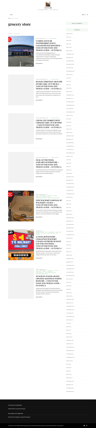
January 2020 (69, 302)
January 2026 (69, 57)
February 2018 (70, 381)
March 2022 (69, 214)
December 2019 (70, 306)
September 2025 (70, 71)
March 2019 (69, 337)
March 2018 (69, 377)
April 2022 (69, 210)
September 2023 (70, 153)
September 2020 (70, 275)
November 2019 (70, 309)
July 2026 (68, 37)
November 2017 (70, 391)
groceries (43, 233)
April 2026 (69, 47)
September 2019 (70, 316)
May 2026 (68, 44)
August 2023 (69, 156)
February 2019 (70, 340)
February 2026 (70, 54)
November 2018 (70, 350)
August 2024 (69, 115)
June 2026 (68, 40)
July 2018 (68, 364)
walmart (38, 234)
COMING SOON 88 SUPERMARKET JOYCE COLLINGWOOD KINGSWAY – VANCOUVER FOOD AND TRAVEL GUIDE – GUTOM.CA (49, 45)
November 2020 (70, 268)
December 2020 (70, 265)
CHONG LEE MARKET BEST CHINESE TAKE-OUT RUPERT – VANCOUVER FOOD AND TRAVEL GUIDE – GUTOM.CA (49, 123)
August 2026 (69, 33)
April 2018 (69, 374)
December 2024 (70, 101)
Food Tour (55, 270)
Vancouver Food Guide (41, 197)
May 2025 (68, 84)
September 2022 (70, 193)
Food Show (49, 270)
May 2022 (68, 207)
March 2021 (69, 255)
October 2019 (69, 313)
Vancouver (38, 196)
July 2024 (68, 118)
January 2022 (69, 221)
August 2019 (69, 319)
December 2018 (70, 347)
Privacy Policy (60, 425)
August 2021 (69, 238)
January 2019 (69, 343)
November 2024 (70, 105)
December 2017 (70, 388)
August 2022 (69, 197)
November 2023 (70, 146)
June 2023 (68, 163)
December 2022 (70, 183)
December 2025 (70, 60)
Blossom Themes (41, 425)
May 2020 (68, 289)
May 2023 (68, 166)
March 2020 (69, 296)
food (37, 195)
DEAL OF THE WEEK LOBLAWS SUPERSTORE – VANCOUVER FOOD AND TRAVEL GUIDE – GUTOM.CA (48, 163)
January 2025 (69, 98)
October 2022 (69, 190)
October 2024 (69, 108)
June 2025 (68, 81)
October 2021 (69, 231)
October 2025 (69, 67)
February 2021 (70, 258)
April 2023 (69, 170)
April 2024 (69, 129)
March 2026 (69, 50)
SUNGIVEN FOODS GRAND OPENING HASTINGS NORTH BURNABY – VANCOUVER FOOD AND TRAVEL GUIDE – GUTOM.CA (48, 281)
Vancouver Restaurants (54, 197)
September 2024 (70, 112)
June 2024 (68, 122)
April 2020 (69, 292)
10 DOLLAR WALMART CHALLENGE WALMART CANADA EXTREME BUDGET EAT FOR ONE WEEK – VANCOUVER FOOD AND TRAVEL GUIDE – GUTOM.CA (48, 242)
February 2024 (70, 135)
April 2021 (69, 251)
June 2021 (68, 245)
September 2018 (70, 357)
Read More (39, 63)
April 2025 (69, 88)
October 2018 (69, 354)
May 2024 (68, 125)
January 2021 (69, 262)
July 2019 (68, 323)
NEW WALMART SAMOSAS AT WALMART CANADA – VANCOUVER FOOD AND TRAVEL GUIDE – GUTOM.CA (49, 203)
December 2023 (70, 142)
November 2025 (70, 64)
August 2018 (69, 360)
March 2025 (69, 91)
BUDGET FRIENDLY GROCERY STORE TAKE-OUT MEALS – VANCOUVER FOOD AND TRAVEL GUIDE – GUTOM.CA (49, 85)
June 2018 (68, 367)
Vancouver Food (46, 196)
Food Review (43, 195)
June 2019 (68, 326)
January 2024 (69, 139)
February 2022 (70, 217)
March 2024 (69, 132)
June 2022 (68, 204)
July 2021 (68, 241)
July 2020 (68, 282)
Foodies (55, 195)
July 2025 (68, 78)
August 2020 (69, 279)
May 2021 (68, 248)
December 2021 (70, 224)
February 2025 (70, 95)
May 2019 (68, 330)
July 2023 (68, 159)
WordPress (53, 425)
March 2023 (69, 173)
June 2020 (68, 285)
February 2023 (70, 176)
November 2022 (70, 187)
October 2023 (69, 149)
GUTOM (48, 8)
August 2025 (69, 74)
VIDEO (11, 14)
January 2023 (69, 180)
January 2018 (69, 384)
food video (49, 195)
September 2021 (70, 234)
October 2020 (69, 272)
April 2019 (69, 333)
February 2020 (70, 299)
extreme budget (40, 232)
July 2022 (68, 200)
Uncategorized (53, 38)
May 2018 (68, 371)
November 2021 (70, 227)
